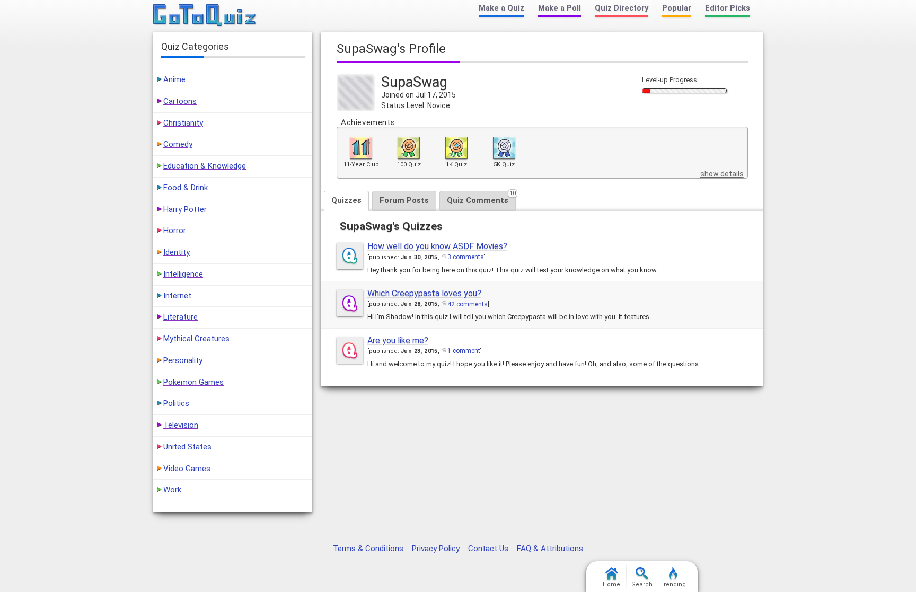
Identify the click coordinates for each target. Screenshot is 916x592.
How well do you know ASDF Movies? (437, 246)
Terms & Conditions (368, 548)
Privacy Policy (436, 548)
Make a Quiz (501, 8)
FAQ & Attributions (550, 548)
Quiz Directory (621, 8)
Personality (182, 360)
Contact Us (488, 548)
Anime (174, 79)
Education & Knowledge (204, 166)
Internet (177, 296)
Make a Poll (559, 8)
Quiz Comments (481, 198)
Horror (174, 230)
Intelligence (183, 274)
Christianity (183, 123)
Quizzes (346, 200)
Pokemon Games (193, 382)
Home (611, 584)
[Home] (205, 16)
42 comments (467, 304)
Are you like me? (397, 340)
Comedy (177, 144)
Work (172, 489)
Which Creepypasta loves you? (424, 293)
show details (722, 174)
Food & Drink (185, 187)
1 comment (463, 351)
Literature (180, 317)
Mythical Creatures (196, 338)
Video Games (186, 468)
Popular (676, 8)
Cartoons (180, 101)
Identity (176, 252)
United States (187, 447)
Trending (673, 584)
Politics (176, 403)
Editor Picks (727, 8)
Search (642, 584)
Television (180, 425)
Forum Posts (404, 200)
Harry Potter (185, 209)
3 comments (465, 257)
